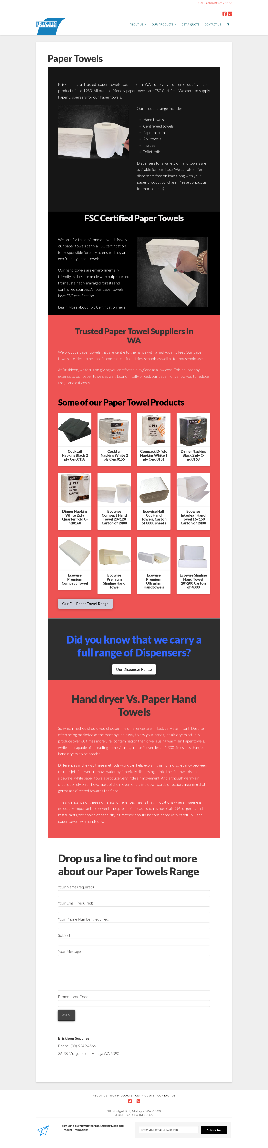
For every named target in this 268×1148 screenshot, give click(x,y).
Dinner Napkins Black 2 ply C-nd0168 (193, 455)
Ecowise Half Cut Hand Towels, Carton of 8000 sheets (153, 517)
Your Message (69, 951)
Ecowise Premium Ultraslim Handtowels (154, 581)
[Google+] (230, 13)
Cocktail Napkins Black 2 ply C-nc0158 (75, 455)
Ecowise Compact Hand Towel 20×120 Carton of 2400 (114, 517)
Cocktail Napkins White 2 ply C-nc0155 (114, 455)
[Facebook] (224, 13)
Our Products (121, 1095)
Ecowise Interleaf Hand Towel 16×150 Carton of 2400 (193, 517)
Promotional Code (73, 996)
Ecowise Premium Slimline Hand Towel (114, 581)
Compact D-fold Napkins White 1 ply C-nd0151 (153, 455)
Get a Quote (145, 1095)
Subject (64, 935)
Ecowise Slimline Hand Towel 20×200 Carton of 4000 (193, 581)
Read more (76, 439)
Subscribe (214, 1130)
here (121, 307)
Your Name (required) (76, 887)
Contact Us (166, 1095)
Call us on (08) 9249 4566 (215, 3)
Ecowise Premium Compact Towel (75, 579)
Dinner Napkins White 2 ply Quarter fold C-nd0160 (75, 517)
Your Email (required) (75, 903)
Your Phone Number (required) (83, 919)
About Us (100, 1095)
